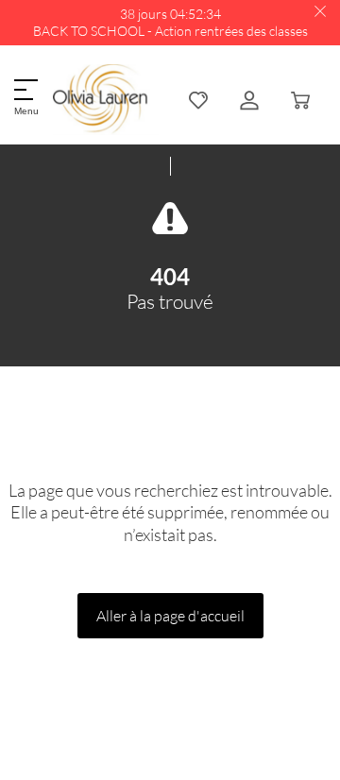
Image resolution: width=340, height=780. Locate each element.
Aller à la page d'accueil (170, 615)
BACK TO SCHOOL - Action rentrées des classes (170, 31)
